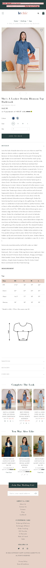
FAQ (23, 539)
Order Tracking (23, 528)
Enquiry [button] (6, 374)
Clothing (23, 21)
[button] (23, 361)
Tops (30, 21)
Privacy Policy (23, 561)
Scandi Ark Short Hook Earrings (19, 263)
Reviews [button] (5, 368)
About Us (23, 504)
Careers (23, 509)
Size (3, 124)
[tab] (23, 145)
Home (16, 21)
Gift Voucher (23, 531)
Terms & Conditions (23, 564)
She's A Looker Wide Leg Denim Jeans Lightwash (25, 252)
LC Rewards (23, 534)
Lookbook (23, 515)
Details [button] (5, 146)
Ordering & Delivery (23, 523)
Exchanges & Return (23, 526)
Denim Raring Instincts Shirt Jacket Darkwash (9, 461)
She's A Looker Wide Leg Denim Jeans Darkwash (8, 414)
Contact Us (23, 507)
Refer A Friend (23, 536)
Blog (22, 512)
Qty (3, 129)
